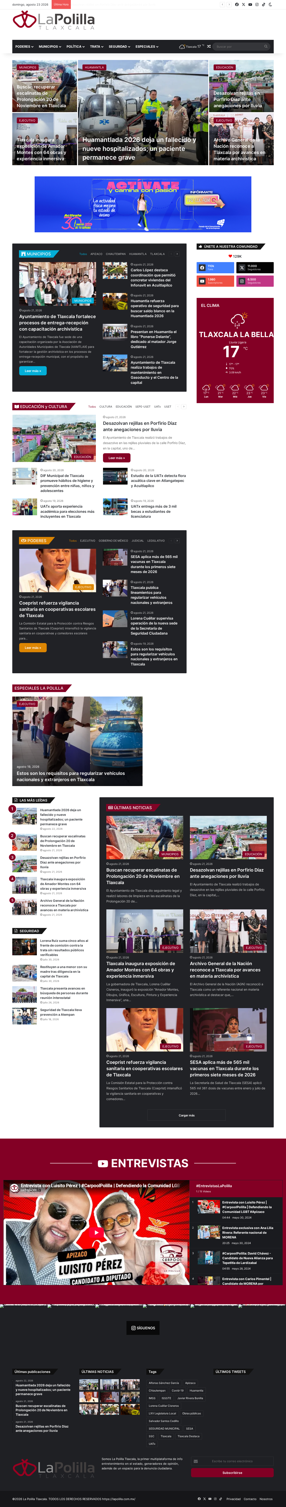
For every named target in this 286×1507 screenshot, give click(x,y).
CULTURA (105, 406)
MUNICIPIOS (48, 46)
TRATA (95, 46)
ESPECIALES (145, 46)
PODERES (22, 46)
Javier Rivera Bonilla (190, 1398)
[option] (143, 112)
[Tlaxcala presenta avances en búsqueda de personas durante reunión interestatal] (24, 994)
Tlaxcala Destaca (189, 1436)
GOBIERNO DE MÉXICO (113, 540)
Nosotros (266, 1499)
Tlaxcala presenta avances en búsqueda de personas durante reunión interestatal (64, 993)
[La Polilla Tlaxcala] (53, 20)
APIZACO (96, 254)
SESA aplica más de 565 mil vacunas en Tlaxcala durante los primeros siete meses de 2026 (224, 1068)
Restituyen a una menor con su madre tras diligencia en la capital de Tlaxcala (63, 971)
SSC (151, 1436)
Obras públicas (191, 1413)
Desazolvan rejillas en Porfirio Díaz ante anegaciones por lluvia (238, 99)
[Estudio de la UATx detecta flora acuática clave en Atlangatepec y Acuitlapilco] (115, 476)
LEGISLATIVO (156, 540)
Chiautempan (157, 1390)
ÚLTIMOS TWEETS (231, 1372)
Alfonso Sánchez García (164, 1383)
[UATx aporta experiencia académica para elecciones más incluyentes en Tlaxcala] (25, 506)
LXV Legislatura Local (162, 1413)
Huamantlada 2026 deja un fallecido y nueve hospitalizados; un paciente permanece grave (139, 148)
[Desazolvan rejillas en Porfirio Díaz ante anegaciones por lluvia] (241, 86)
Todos (83, 254)
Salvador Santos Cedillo (164, 1421)
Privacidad (234, 1499)
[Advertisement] (187, 24)
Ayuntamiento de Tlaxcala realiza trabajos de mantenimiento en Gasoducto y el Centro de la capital (154, 372)
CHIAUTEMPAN (116, 254)
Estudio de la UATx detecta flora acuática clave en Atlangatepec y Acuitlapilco (158, 480)
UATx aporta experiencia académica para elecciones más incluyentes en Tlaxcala (67, 511)
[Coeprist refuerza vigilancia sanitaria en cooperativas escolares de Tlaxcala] (88, 1397)
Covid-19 (177, 1390)
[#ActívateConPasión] (143, 204)
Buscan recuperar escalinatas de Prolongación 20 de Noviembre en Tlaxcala (143, 876)
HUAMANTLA (94, 67)
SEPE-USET (143, 406)
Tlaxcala (166, 1436)
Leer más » (33, 371)
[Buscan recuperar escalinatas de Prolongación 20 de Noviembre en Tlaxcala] (24, 842)
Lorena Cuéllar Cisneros (164, 1405)
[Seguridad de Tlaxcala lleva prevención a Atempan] (24, 1016)
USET (167, 406)
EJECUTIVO (27, 120)
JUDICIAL (138, 540)
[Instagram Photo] (24, 1328)
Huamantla (196, 1390)
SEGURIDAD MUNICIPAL (164, 1428)
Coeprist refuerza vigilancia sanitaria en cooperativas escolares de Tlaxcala (57, 609)
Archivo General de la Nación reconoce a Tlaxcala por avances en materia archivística (132, 4)
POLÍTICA (74, 46)
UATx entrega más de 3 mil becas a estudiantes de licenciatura (154, 511)
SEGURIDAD (118, 46)
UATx (157, 406)
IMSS (152, 1398)
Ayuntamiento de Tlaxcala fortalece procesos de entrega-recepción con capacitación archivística (57, 323)
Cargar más (187, 1115)
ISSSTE (166, 1398)
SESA (189, 1428)
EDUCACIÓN (224, 67)
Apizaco (190, 1383)
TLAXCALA (157, 254)
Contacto (250, 1499)
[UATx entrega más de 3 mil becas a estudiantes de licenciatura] (115, 506)
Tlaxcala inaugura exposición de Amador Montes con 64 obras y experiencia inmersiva (140, 970)
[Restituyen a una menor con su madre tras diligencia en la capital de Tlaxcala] (24, 973)
